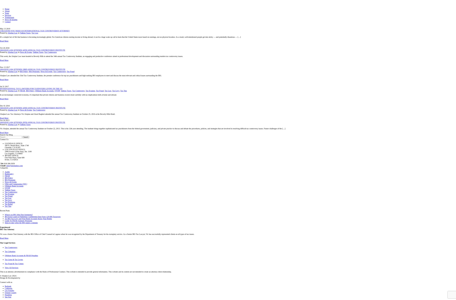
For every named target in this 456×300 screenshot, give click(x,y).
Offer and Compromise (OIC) (16, 184)
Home (7, 9)
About (7, 11)
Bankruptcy (9, 174)
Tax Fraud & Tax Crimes (14, 264)
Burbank (8, 286)
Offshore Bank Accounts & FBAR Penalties (21, 256)
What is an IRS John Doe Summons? (19, 215)
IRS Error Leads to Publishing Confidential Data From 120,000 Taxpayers (33, 217)
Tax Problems (10, 202)
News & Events (26, 52)
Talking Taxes (25, 33)
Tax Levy (115, 91)
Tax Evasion (90, 91)
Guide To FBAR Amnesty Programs (18, 221)
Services (8, 15)
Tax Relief (9, 204)
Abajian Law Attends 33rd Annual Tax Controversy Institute (32, 69)
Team (7, 13)
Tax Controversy (50, 52)
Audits (7, 172)
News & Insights (11, 20)
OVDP (57, 91)
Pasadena (8, 295)
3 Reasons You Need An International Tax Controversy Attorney (35, 31)
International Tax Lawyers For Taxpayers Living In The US (31, 89)
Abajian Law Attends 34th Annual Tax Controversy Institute (32, 50)
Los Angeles (9, 291)
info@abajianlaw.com (14, 166)
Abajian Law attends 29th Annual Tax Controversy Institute (32, 122)
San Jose (8, 297)
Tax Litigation (10, 252)
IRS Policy (24, 72)
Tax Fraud (70, 72)
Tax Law (34, 33)
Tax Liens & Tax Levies (14, 260)
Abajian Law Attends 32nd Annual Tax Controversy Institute (32, 108)
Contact (8, 22)
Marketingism (26, 278)
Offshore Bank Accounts (44, 91)
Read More (4, 41)
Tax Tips (123, 91)
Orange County (10, 293)
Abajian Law (13, 33)
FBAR (22, 91)
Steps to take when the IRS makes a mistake (21, 223)
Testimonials (9, 18)
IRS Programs (34, 72)
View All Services (11, 268)
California (8, 288)
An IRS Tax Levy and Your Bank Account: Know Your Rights (28, 219)
